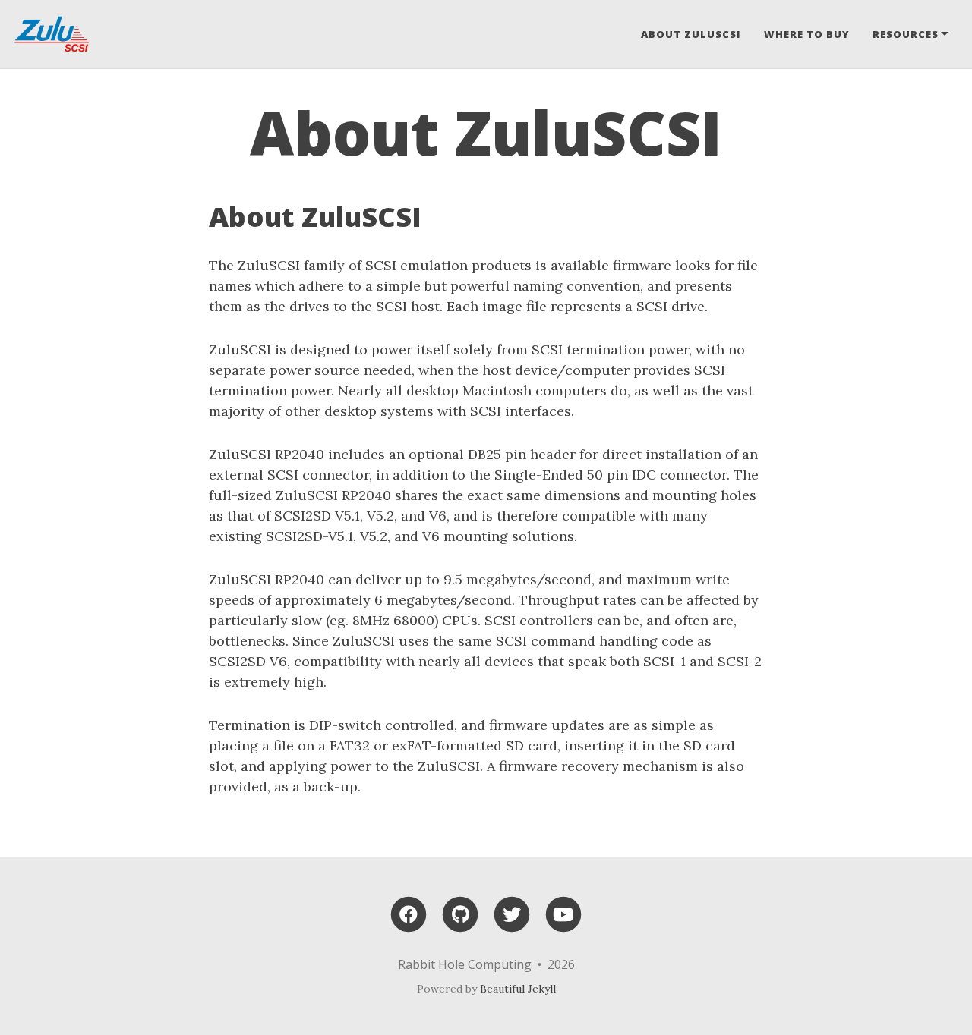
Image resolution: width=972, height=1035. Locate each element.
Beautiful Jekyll (518, 989)
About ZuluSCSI (691, 34)
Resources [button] (906, 34)
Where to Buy (807, 34)
